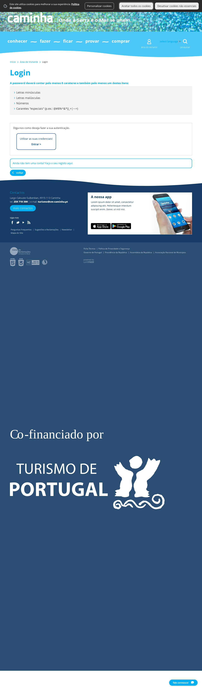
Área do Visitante (149, 47)
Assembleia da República (141, 252)
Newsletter (67, 229)
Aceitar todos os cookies (136, 6)
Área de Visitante (29, 61)
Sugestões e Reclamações (47, 229)
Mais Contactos (23, 208)
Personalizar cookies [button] (99, 6)
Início (13, 61)
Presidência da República (116, 252)
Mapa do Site (17, 232)
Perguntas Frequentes (21, 229)
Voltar (19, 172)
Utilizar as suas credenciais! (36, 141)
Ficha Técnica (90, 248)
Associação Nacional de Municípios (170, 252)
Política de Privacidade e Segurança (114, 248)
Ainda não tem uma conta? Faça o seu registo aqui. (43, 163)
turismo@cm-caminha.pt (53, 201)
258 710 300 (21, 201)
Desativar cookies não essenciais (176, 6)
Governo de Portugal (93, 252)
